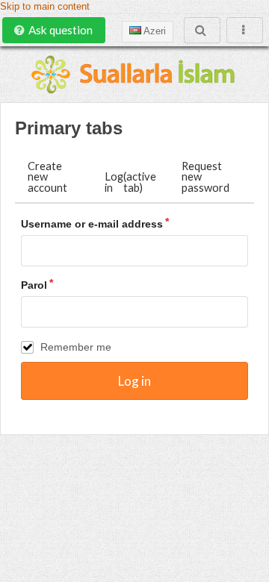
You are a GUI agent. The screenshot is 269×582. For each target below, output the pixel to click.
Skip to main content (45, 6)
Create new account (47, 176)
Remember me (75, 347)
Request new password (205, 176)
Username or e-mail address (92, 224)
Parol (34, 285)
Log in (130, 181)
